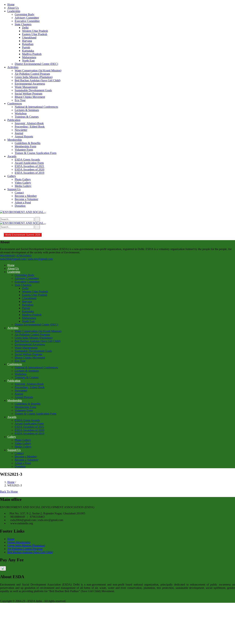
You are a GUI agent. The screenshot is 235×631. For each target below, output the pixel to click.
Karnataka (28, 50)
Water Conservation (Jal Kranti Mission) (38, 70)
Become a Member (26, 195)
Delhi (25, 27)
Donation (20, 205)
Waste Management (26, 87)
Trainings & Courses (27, 116)
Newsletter (21, 129)
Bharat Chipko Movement (30, 96)
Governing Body (24, 14)
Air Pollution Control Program (32, 73)
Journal (19, 133)
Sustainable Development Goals (33, 90)
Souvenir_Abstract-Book (29, 123)
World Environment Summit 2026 (22, 234)
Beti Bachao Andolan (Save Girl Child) (37, 80)
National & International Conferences (36, 106)
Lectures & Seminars (27, 110)
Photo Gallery (23, 179)
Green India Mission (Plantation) (34, 77)
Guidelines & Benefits (27, 143)
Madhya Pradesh (31, 54)
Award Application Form (29, 162)
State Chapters (23, 24)
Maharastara (29, 57)
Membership (14, 139)
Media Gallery (23, 186)
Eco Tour (20, 100)
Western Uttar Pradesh (35, 30)
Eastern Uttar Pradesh (34, 34)
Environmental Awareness (30, 83)
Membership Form (25, 146)
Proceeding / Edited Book (30, 126)
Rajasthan (27, 44)
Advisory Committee (27, 17)
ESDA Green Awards (27, 159)
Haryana (27, 40)
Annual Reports (24, 136)
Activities (12, 67)
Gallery (11, 176)
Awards (11, 156)
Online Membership (18, 542)
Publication (13, 120)
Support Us (14, 189)
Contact (19, 192)
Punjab (26, 47)
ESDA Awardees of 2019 (29, 172)
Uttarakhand (29, 37)
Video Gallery (23, 182)
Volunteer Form (24, 149)
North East (28, 60)
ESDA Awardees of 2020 (29, 169)
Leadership (13, 11)
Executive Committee (27, 21)
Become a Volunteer (26, 199)
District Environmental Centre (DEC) (36, 63)
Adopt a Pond (23, 202)
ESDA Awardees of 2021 (29, 166)
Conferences (14, 103)
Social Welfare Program (28, 93)
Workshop (21, 113)
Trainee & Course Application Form (35, 153)
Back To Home (9, 491)
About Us (13, 7)
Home (11, 4)
